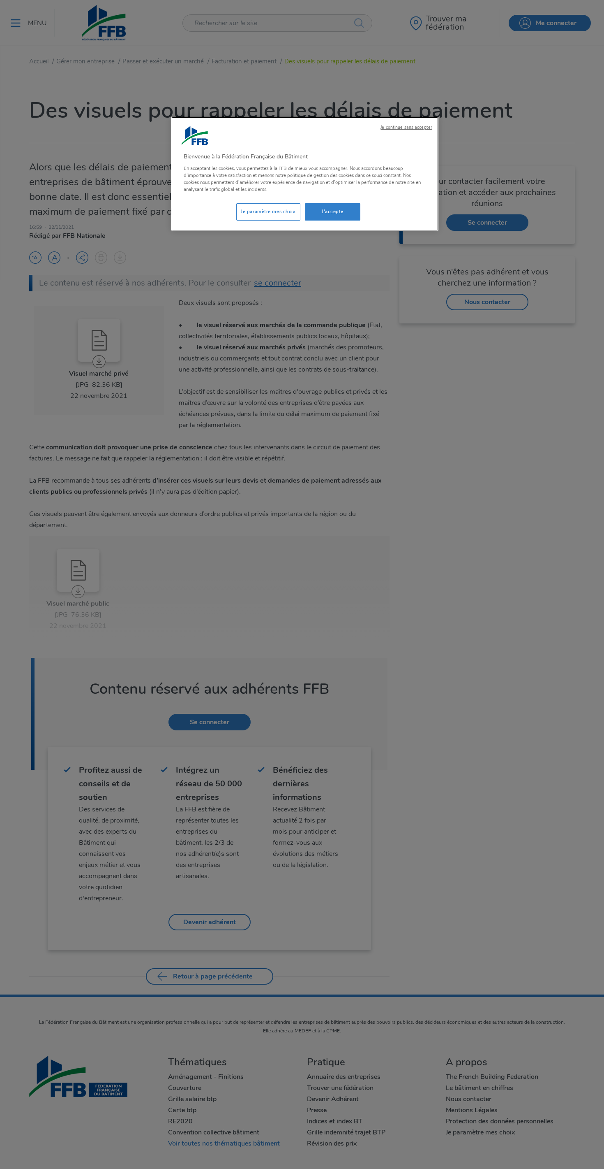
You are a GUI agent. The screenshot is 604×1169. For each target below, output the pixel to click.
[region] (304, 174)
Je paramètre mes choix (268, 211)
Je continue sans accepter (406, 127)
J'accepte (332, 211)
